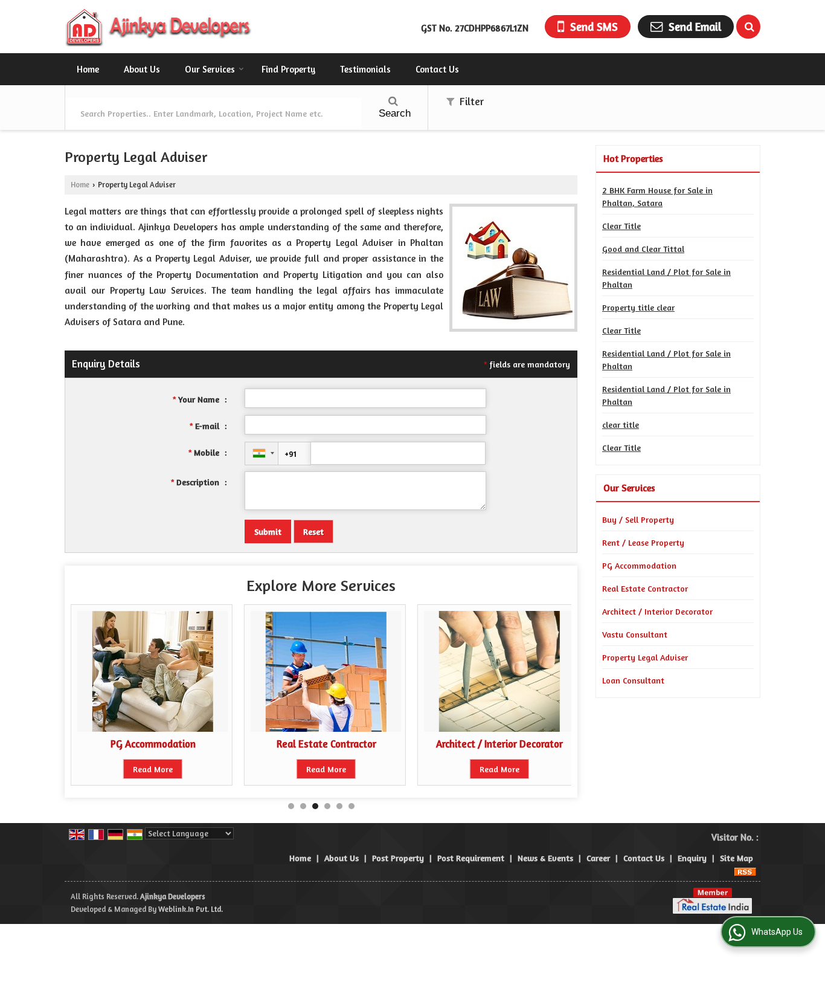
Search (395, 113)
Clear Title (621, 226)
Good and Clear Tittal (643, 249)
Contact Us (437, 69)
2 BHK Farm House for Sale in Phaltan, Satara (657, 196)
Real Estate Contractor (326, 744)
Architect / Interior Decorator (499, 744)
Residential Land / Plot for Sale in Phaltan (666, 277)
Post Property (398, 858)
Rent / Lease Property (643, 542)
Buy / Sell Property (638, 519)
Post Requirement (470, 858)
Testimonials (365, 69)
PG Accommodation (153, 744)
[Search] (748, 27)
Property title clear (638, 307)
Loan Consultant (633, 680)
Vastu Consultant (634, 634)
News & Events (545, 858)
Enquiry (692, 858)
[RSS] (745, 870)
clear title (620, 424)
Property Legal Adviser (645, 657)
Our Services (210, 69)
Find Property (288, 69)
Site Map (736, 858)
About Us (142, 69)
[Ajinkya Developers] (159, 26)
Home (88, 69)
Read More (153, 769)
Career (598, 858)
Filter (470, 101)
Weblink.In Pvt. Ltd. (190, 909)
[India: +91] (261, 453)
